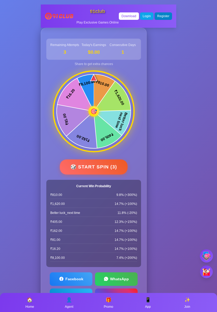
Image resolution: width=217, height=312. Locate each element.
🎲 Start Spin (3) (94, 167)
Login (147, 16)
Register (163, 16)
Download (128, 16)
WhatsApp (119, 279)
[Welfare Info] (206, 256)
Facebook (74, 279)
